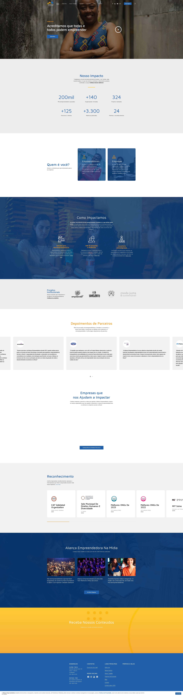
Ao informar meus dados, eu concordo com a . (82, 639)
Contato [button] (107, 682)
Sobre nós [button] (107, 667)
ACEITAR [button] (178, 693)
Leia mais (58, 484)
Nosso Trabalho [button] (109, 673)
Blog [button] (106, 679)
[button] (52, 36)
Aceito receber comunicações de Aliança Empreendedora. (81, 637)
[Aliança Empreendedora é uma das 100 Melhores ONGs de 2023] (91, 570)
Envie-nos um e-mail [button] (92, 667)
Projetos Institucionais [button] (110, 676)
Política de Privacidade (94, 639)
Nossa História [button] (108, 670)
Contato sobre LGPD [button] (110, 685)
